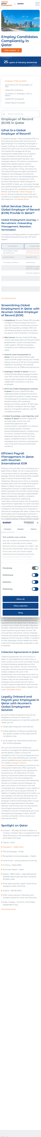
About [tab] (33, 529)
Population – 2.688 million (13, 847)
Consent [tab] (7, 529)
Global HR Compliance (14, 90)
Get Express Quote (21, 199)
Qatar (16, 81)
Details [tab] (20, 529)
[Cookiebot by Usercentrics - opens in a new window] (25, 522)
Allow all (21, 599)
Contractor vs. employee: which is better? (18, 95)
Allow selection (20, 606)
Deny (20, 612)
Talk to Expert (10, 50)
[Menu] (37, 3)
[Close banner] (37, 523)
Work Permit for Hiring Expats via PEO (18, 86)
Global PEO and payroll (14, 99)
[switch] (35, 575)
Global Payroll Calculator (15, 103)
